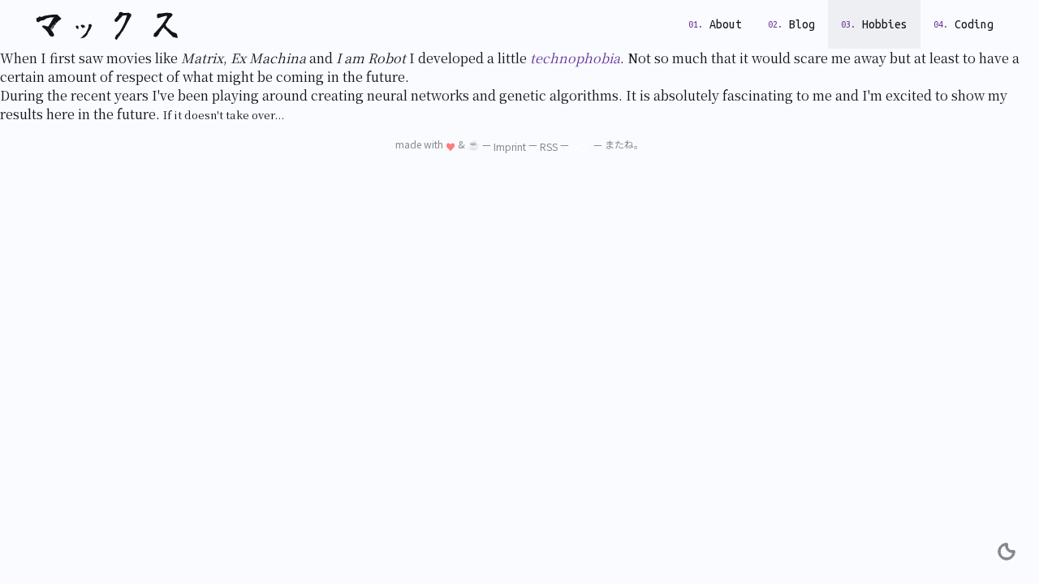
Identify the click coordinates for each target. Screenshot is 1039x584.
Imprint (510, 146)
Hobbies (885, 24)
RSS (549, 146)
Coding (974, 24)
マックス (110, 24)
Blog (802, 24)
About (725, 24)
